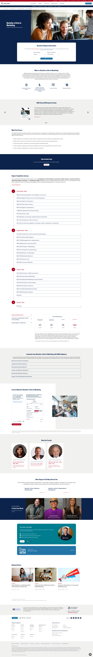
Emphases (45, 6)
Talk (22, 541)
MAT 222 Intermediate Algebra (25, 237)
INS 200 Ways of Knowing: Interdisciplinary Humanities (32, 217)
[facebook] (71, 618)
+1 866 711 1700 (84, 0)
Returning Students (55, 626)
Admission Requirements (16, 184)
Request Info (88, 3)
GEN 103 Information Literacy (25, 204)
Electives (19, 295)
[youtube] (80, 618)
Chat (79, 0)
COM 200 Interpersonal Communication (28, 210)
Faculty (55, 6)
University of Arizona (72, 612)
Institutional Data (55, 634)
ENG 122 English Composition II (25, 207)
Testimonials (59, 6)
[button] (90, 654)
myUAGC (69, 0)
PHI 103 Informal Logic (23, 213)
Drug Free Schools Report (56, 643)
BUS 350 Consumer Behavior (25, 262)
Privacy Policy (32, 643)
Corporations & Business (67, 627)
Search (91, 0)
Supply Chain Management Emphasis (22, 376)
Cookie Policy (37, 643)
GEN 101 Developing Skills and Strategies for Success (31, 195)
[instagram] (76, 618)
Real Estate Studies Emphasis (20, 373)
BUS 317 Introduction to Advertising (26, 250)
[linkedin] (78, 618)
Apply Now (74, 0)
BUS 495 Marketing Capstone (25, 292)
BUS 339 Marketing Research (25, 256)
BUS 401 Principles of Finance (25, 286)
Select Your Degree (51, 52)
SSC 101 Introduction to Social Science (27, 220)
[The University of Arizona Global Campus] (5, 3)
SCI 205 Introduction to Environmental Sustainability (31, 234)
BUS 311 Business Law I (23, 259)
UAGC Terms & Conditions (15, 643)
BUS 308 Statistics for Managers (26, 253)
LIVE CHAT (28, 618)
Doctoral (13, 630)
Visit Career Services (16, 424)
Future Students (54, 625)
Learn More (37, 117)
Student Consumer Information (57, 632)
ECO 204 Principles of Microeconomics (27, 273)
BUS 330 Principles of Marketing (26, 246)
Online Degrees (33, 3)
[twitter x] (73, 618)
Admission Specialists (35, 48)
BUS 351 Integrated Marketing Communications (30, 279)
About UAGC (62, 3)
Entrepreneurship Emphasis (19, 367)
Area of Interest (37, 52)
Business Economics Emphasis (20, 361)
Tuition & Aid (46, 3)
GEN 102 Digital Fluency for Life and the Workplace (31, 198)
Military (55, 0)
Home (6, 8)
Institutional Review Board (56, 635)
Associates (22, 631)
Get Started (15, 617)
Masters (13, 628)
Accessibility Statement (64, 643)
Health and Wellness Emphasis (20, 370)
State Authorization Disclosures (45, 643)
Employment (65, 626)
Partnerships (62, 0)
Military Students (55, 627)
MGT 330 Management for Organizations (28, 240)
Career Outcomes (50, 6)
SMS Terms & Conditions (24, 643)
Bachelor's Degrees (21, 8)
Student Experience (54, 3)
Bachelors (13, 626)
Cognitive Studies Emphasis (19, 364)
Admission (40, 3)
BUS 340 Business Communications (26, 243)
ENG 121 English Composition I (25, 201)
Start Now (46, 164)
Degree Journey (40, 6)
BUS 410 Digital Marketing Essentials (27, 289)
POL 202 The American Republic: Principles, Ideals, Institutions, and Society (38, 223)
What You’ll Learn (34, 6)
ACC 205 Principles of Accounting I (26, 282)
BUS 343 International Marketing (26, 276)
